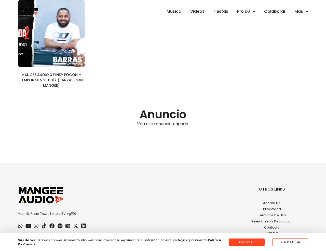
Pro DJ (243, 11)
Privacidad (272, 209)
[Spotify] (59, 226)
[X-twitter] (75, 226)
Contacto (272, 227)
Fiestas (220, 11)
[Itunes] (67, 226)
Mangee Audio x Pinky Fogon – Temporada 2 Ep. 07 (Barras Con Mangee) (51, 80)
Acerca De (272, 202)
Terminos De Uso (272, 215)
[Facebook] (52, 226)
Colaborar (275, 11)
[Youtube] (28, 226)
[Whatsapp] (20, 226)
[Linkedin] (83, 226)
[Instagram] (36, 226)
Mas (298, 11)
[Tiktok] (44, 226)
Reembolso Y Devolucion (272, 221)
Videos (197, 11)
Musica (174, 11)
